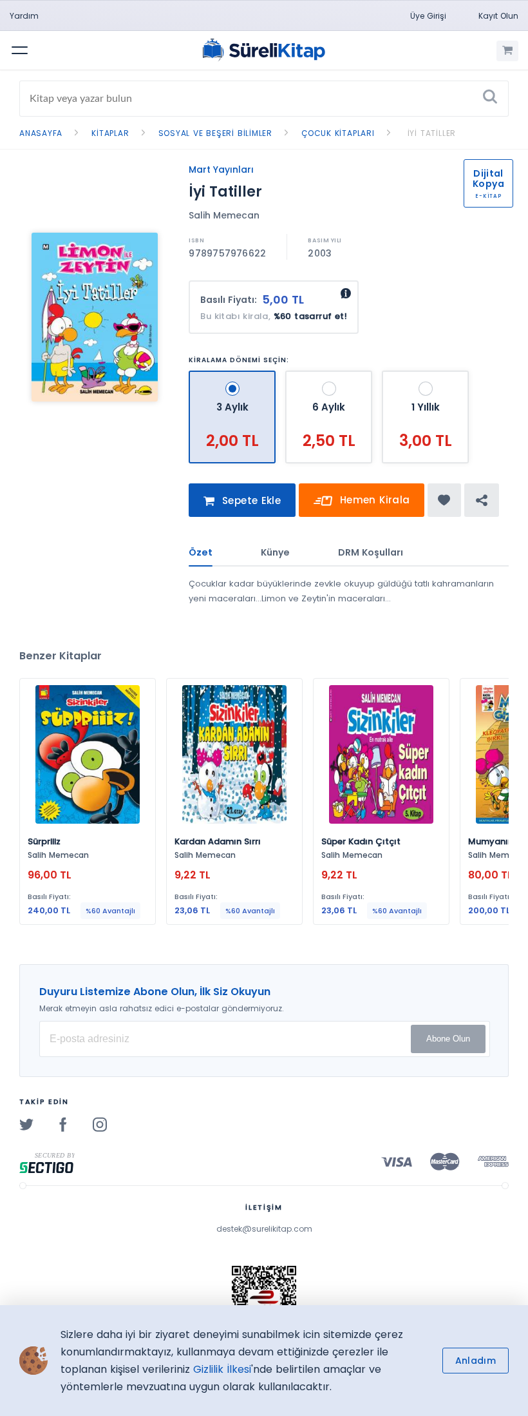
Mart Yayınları (221, 169)
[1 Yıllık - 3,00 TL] (425, 376)
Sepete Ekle (250, 500)
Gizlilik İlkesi (222, 1369)
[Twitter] (26, 1124)
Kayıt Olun (498, 15)
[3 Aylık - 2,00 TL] (234, 376)
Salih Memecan (224, 215)
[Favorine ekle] (444, 500)
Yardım (24, 15)
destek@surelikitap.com (264, 1228)
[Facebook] (63, 1124)
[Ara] (490, 98)
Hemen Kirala (373, 500)
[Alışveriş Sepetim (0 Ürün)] (507, 51)
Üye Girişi (428, 15)
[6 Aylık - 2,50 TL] (330, 376)
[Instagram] (100, 1124)
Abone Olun (448, 1038)
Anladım (475, 1360)
